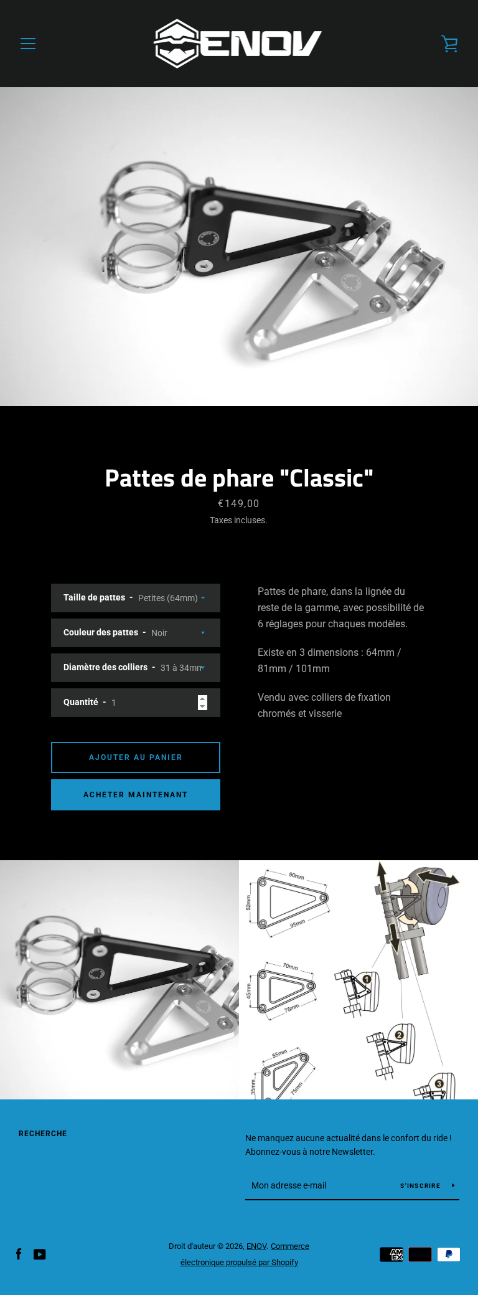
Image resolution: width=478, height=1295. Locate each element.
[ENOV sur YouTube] (40, 1253)
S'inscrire (421, 1185)
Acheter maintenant (135, 794)
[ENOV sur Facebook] (18, 1253)
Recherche (43, 1133)
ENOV (256, 1246)
